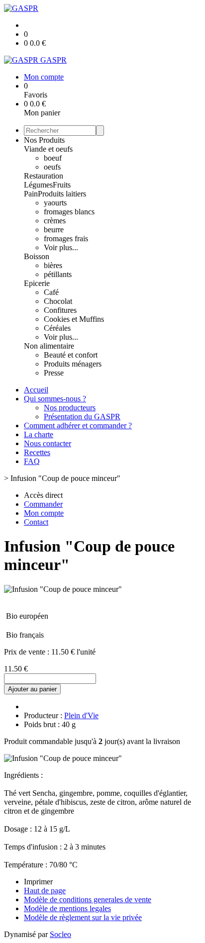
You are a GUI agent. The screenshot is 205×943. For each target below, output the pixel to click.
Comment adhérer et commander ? (78, 425)
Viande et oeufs (48, 149)
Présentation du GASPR (82, 416)
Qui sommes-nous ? (55, 398)
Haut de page (45, 890)
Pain (31, 193)
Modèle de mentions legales (67, 908)
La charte (38, 434)
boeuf (53, 158)
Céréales (57, 328)
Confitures (60, 310)
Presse (54, 373)
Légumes (38, 185)
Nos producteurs (70, 407)
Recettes (37, 452)
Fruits (62, 185)
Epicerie (37, 283)
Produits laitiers (62, 193)
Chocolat (58, 301)
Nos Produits (44, 140)
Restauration (43, 176)
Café (51, 292)
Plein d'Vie (81, 715)
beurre (54, 229)
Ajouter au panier (32, 689)
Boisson (36, 256)
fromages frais (66, 238)
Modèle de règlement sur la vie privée (83, 917)
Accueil (36, 389)
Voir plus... (61, 247)
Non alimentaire (49, 346)
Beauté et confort (71, 355)
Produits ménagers (73, 364)
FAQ (32, 461)
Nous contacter (47, 443)
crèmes (55, 220)
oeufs (52, 167)
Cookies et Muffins (74, 319)
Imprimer (38, 881)
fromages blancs (69, 211)
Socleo (60, 934)
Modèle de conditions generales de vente (87, 899)
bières (53, 265)
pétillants (58, 274)
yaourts (55, 202)
